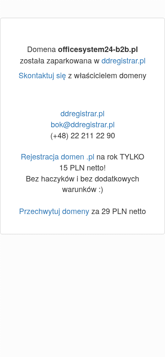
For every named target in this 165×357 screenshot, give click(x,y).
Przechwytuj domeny (54, 210)
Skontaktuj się (42, 74)
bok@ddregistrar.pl (83, 123)
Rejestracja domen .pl (57, 156)
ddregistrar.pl (124, 60)
